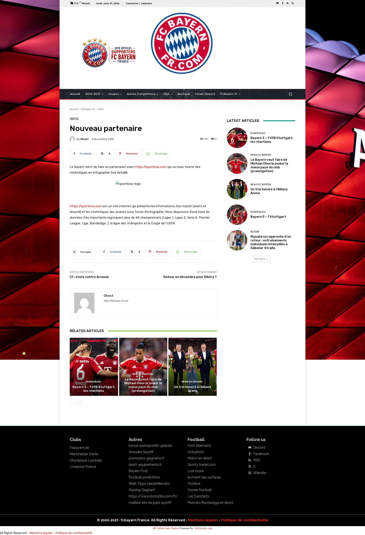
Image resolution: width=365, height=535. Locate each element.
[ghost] (73, 139)
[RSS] (287, 3)
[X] (292, 3)
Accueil (74, 109)
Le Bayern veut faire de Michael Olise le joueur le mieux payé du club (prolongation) (143, 385)
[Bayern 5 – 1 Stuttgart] (237, 214)
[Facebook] (282, 3)
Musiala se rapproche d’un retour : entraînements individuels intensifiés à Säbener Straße (271, 242)
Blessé (255, 232)
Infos (101, 109)
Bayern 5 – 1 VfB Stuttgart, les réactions (93, 389)
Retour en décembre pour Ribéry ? (190, 277)
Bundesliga (93, 382)
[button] (290, 94)
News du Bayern (142, 374)
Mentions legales (203, 520)
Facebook (261, 454)
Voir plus (259, 259)
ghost (84, 139)
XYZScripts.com (203, 528)
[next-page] (79, 403)
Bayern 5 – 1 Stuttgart (268, 217)
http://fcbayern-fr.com (116, 301)
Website (259, 473)
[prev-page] (72, 403)
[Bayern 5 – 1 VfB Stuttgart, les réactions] (94, 367)
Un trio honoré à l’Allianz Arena (192, 389)
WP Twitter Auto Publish (166, 528)
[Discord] (277, 3)
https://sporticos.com (150, 167)
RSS (256, 460)
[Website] (250, 473)
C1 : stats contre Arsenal (89, 277)
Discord (259, 447)
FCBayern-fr (88, 109)
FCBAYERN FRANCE (92, 24)
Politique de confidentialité (244, 520)
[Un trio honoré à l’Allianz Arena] (192, 367)
